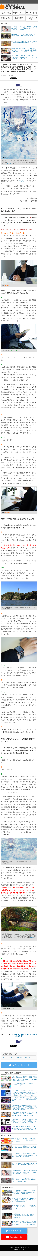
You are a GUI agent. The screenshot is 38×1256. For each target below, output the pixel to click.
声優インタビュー (6, 18)
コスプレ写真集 (35, 12)
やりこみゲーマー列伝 (31, 18)
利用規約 (11, 1247)
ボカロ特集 (15, 12)
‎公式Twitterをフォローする (20, 1065)
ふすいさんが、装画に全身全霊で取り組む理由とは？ (23, 1035)
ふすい (6, 1057)
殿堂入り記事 (19, 18)
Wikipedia (32, 937)
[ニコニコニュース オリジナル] (12, 7)
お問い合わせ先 (25, 1247)
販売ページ (10, 163)
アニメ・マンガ (9, 12)
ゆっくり (22, 12)
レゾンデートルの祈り (17, 1057)
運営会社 (17, 1247)
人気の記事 (2, 12)
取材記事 (28, 12)
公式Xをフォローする (16, 1231)
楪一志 (28, 1057)
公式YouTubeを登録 (15, 1237)
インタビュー (22, 181)
